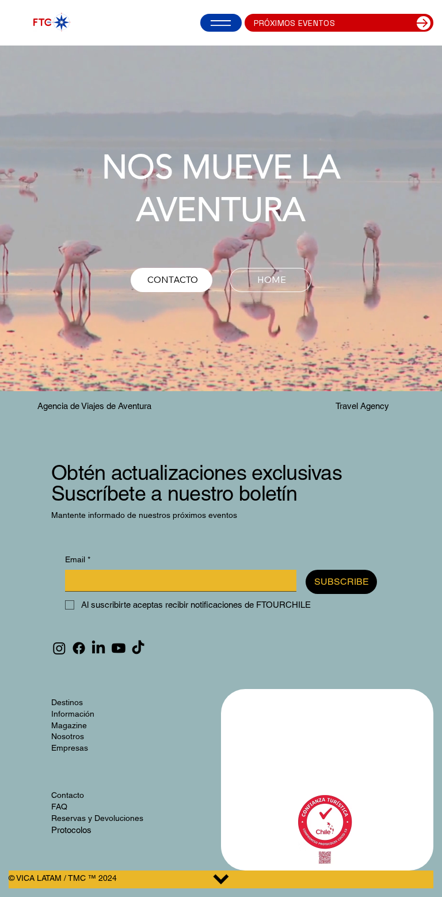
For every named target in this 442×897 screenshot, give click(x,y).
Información (72, 713)
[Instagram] (59, 648)
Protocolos (71, 830)
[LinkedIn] (98, 648)
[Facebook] (79, 648)
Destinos (67, 702)
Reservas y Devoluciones (97, 818)
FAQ (59, 806)
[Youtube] (118, 648)
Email (77, 559)
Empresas (69, 747)
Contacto (67, 795)
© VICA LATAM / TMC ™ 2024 (63, 878)
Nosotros (67, 736)
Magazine (69, 725)
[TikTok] (138, 648)
